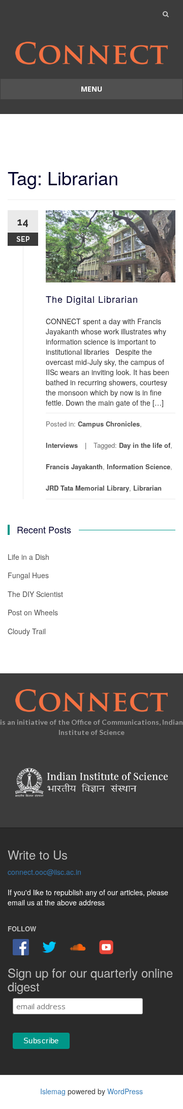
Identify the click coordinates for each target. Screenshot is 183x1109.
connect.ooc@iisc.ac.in (44, 872)
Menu (91, 89)
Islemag (53, 1091)
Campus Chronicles (109, 424)
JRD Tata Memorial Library (87, 488)
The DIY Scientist (35, 594)
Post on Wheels (33, 612)
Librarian (147, 488)
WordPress (125, 1091)
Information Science (138, 466)
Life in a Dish (28, 557)
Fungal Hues (28, 575)
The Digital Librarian (92, 298)
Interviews (62, 445)
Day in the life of (144, 445)
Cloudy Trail (27, 631)
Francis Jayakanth (74, 466)
